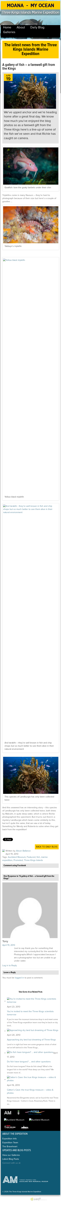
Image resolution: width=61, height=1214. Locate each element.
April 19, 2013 (8, 945)
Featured (31, 857)
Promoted (18, 860)
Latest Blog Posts (10, 1159)
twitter (12, 1169)
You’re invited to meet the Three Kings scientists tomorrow (30, 1013)
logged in (19, 977)
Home (7, 27)
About (21, 27)
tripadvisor (32, 1169)
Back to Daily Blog (46, 846)
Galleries (9, 32)
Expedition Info (9, 1138)
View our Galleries (11, 1155)
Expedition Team (10, 1142)
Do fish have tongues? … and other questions (29, 1061)
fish (38, 857)
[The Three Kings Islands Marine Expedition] (30, 7)
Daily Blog (37, 27)
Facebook (5, 1169)
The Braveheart (9, 1146)
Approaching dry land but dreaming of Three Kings (31, 1039)
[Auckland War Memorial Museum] (8, 1112)
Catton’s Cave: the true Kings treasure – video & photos (30, 1091)
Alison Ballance (23, 850)
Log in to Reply (9, 965)
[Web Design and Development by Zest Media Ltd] (39, 1199)
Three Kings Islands (33, 860)
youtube (26, 1169)
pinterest (19, 1169)
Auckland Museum (17, 857)
